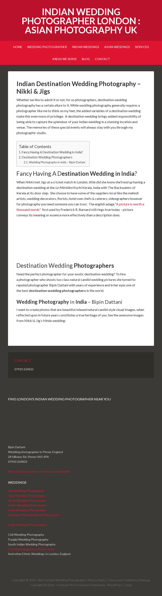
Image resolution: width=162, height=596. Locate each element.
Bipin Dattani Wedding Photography (61, 580)
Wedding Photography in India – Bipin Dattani (57, 162)
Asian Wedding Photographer (27, 525)
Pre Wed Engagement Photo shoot (31, 549)
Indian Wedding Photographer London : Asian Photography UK (81, 20)
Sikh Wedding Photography (26, 491)
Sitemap (144, 580)
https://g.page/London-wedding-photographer (39, 471)
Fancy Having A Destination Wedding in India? (52, 152)
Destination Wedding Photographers (47, 157)
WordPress (114, 585)
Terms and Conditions (122, 580)
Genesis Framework (92, 585)
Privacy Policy (97, 580)
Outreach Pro (65, 585)
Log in (128, 585)
